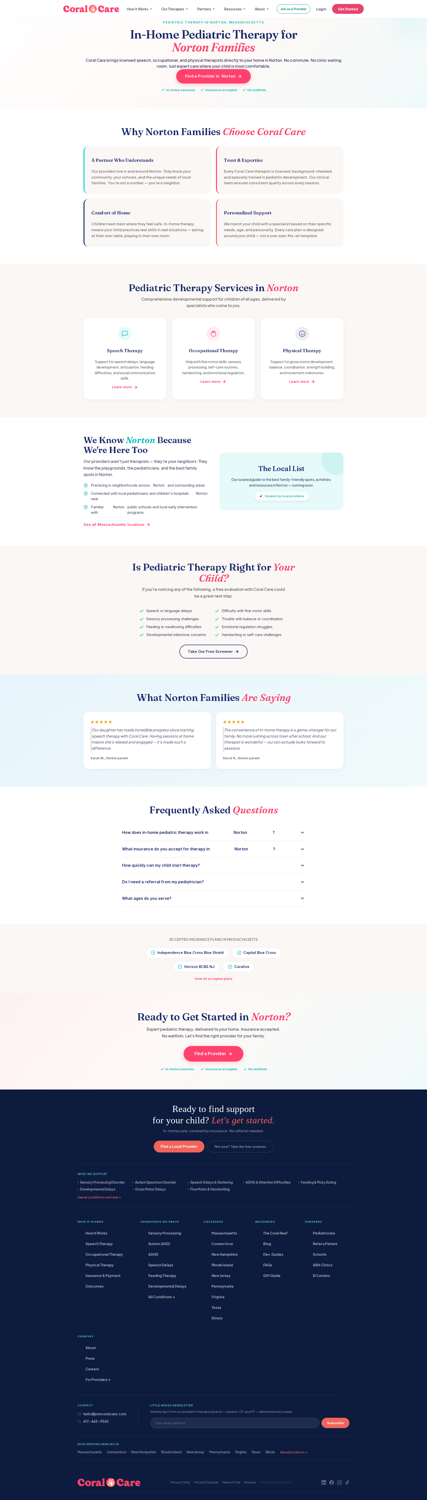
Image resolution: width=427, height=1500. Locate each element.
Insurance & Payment (103, 1275)
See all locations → (294, 1452)
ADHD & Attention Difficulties (268, 1182)
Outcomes (94, 1286)
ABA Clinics (322, 1265)
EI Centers (321, 1275)
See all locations (114, 524)
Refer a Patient (325, 1243)
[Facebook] (331, 1482)
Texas (216, 1307)
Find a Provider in (210, 76)
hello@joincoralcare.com (104, 1414)
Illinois (217, 1318)
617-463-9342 (95, 1421)
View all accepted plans (213, 979)
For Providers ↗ (97, 1379)
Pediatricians (324, 1233)
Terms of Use (231, 1482)
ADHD (153, 1254)
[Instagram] (339, 1482)
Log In (321, 9)
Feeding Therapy (162, 1275)
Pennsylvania (223, 1286)
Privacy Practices (206, 1482)
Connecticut (222, 1243)
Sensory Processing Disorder (102, 1182)
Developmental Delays (97, 1189)
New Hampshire (225, 1254)
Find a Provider (210, 1053)
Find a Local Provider (179, 1146)
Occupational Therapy (104, 1254)
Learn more (122, 387)
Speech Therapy (99, 1243)
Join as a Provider (293, 9)
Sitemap (250, 1482)
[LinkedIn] (323, 1482)
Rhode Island (222, 1265)
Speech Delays (160, 1265)
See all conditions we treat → (99, 1197)
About (90, 1347)
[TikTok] (347, 1482)
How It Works (96, 1233)
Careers (92, 1369)
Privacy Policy (180, 1482)
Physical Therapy (99, 1265)
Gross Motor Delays (150, 1189)
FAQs (267, 1265)
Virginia (218, 1297)
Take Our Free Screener (210, 651)
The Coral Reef (275, 1233)
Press (90, 1358)
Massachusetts (224, 1233)
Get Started (348, 9)
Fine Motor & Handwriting (210, 1189)
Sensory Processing (164, 1233)
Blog (267, 1243)
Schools (319, 1254)
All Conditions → (161, 1297)
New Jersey (221, 1275)
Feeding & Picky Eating (318, 1182)
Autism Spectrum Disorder (155, 1182)
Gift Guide (271, 1275)
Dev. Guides (273, 1254)
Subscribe (335, 1423)
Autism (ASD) (159, 1243)
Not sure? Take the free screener (240, 1147)
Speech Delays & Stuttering (211, 1182)
